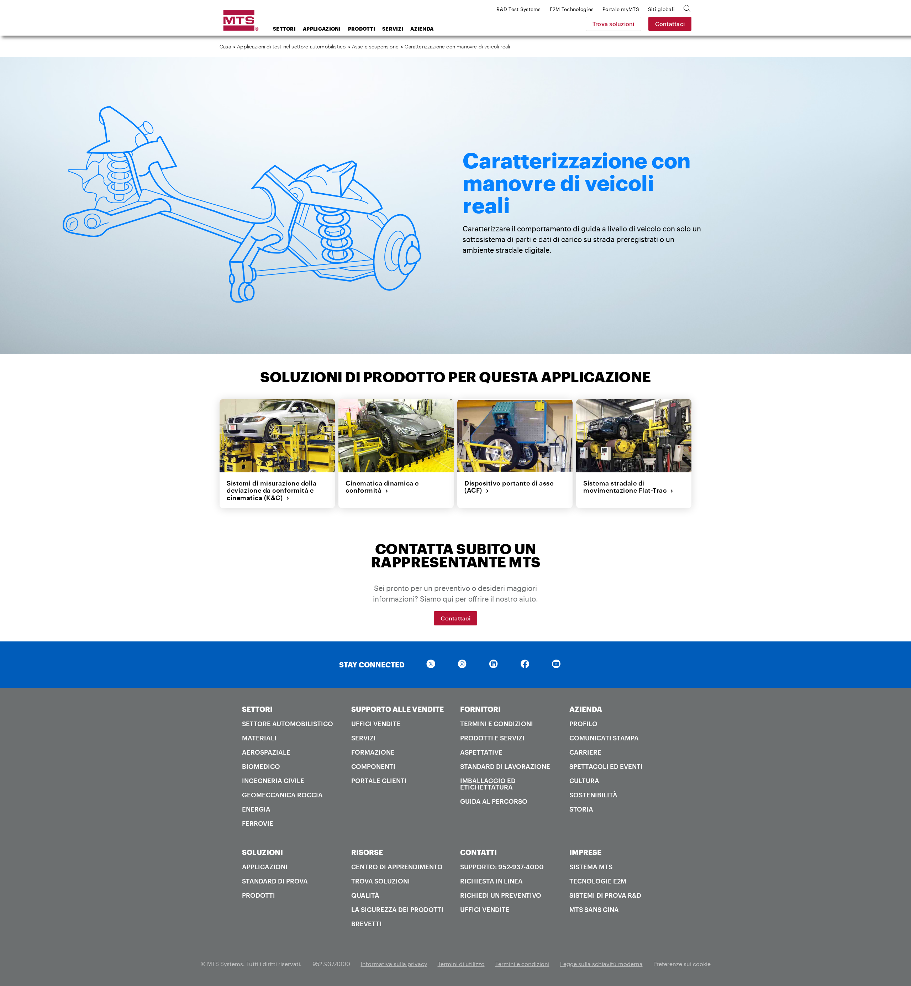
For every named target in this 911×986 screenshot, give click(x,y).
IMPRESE (585, 852)
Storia (581, 809)
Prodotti (361, 29)
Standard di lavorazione (505, 766)
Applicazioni (322, 29)
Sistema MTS (590, 867)
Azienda (421, 29)
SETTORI (257, 709)
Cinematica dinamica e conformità (382, 486)
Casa (225, 46)
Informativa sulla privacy (394, 963)
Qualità (365, 895)
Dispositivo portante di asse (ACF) (508, 486)
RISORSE (367, 852)
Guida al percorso (493, 801)
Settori (284, 29)
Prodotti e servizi (492, 738)
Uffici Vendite (376, 724)
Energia (256, 809)
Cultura (584, 781)
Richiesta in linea (491, 881)
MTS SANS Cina (594, 909)
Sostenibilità (593, 795)
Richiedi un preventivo (500, 895)
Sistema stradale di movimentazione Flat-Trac (626, 486)
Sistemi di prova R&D (605, 895)
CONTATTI (478, 852)
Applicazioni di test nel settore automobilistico (291, 46)
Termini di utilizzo (461, 963)
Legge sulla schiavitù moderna (601, 963)
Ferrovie (257, 823)
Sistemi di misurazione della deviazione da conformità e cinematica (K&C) (271, 490)
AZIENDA (585, 709)
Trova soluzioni (613, 23)
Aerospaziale (266, 752)
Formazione (373, 752)
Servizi (392, 29)
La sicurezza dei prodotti (397, 909)
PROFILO (583, 724)
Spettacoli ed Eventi (606, 766)
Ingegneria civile (273, 781)
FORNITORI (480, 709)
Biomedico (261, 766)
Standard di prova (275, 881)
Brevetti (366, 924)
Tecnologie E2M (597, 881)
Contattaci (670, 23)
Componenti (373, 766)
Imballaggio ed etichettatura (488, 784)
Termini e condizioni (496, 724)
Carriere (585, 752)
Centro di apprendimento (397, 867)
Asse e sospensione (375, 46)
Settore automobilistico (287, 724)
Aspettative (481, 752)
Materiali (259, 738)
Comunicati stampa (604, 738)
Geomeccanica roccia (282, 795)
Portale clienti (379, 781)
